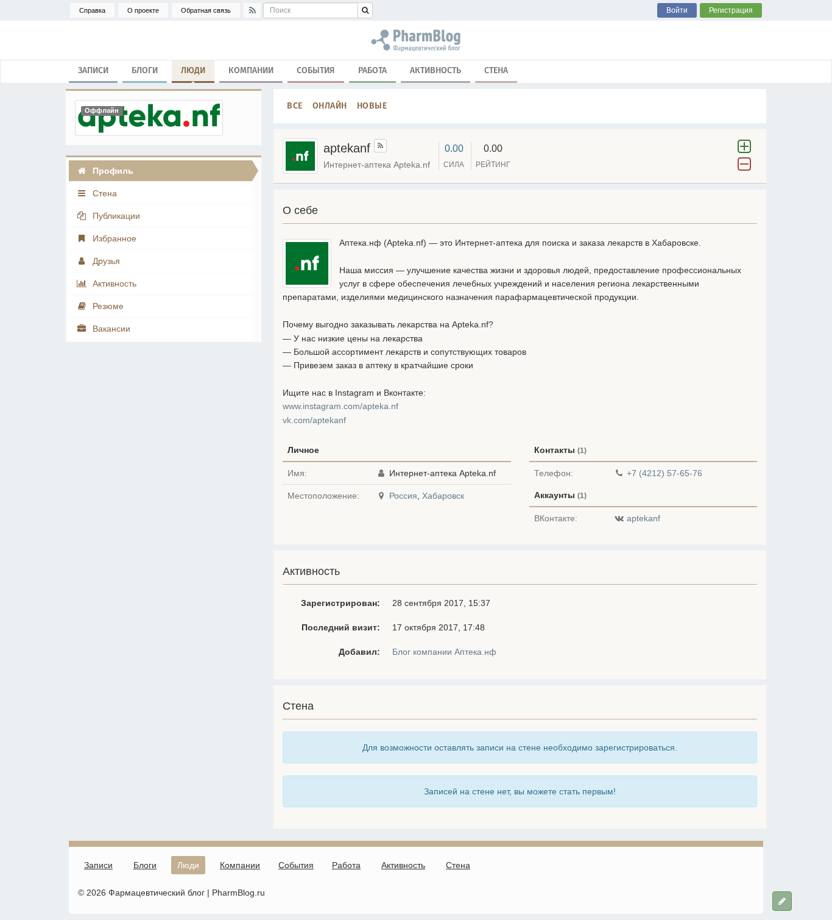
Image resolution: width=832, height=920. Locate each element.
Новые (372, 106)
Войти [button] (677, 10)
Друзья (105, 261)
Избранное (113, 238)
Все (295, 106)
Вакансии (110, 328)
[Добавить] (782, 901)
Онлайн (329, 106)
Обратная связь (206, 10)
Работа (372, 70)
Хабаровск (443, 496)
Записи (93, 70)
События (316, 70)
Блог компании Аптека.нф (444, 652)
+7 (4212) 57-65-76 (664, 473)
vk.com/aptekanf (314, 420)
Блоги (145, 70)
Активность (435, 70)
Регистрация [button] (731, 10)
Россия (403, 496)
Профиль (111, 171)
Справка (92, 10)
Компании (250, 70)
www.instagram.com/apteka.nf (340, 406)
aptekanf (643, 518)
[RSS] (252, 10)
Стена (496, 70)
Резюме (107, 306)
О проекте (143, 10)
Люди (193, 70)
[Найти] (365, 10)
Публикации (115, 216)
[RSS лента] (380, 145)
